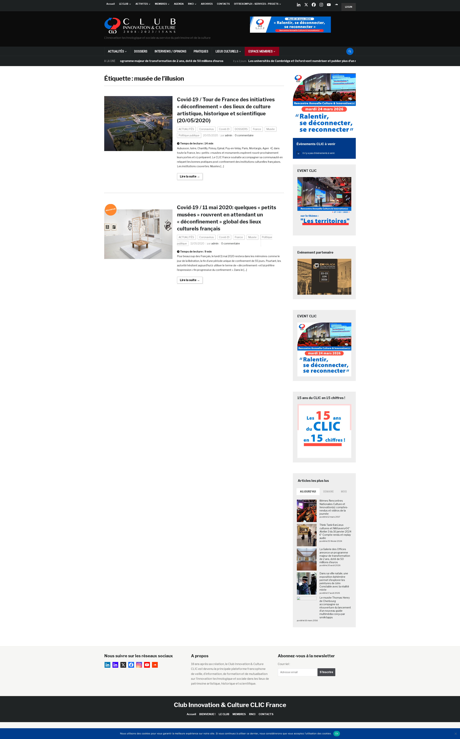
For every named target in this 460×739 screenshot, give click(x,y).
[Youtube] (329, 4)
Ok (336, 733)
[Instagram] (321, 4)
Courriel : (284, 664)
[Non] (455, 733)
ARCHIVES (207, 4)
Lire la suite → (190, 176)
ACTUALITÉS (116, 51)
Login (348, 7)
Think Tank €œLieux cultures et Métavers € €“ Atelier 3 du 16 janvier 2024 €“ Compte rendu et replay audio (335, 531)
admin (228, 135)
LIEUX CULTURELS (227, 51)
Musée (270, 129)
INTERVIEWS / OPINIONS (170, 51)
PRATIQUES (201, 51)
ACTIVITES (141, 4)
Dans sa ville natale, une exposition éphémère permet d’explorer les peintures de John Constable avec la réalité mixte (334, 581)
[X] (306, 4)
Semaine (328, 491)
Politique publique (189, 135)
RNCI (191, 4)
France (257, 129)
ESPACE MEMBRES (261, 51)
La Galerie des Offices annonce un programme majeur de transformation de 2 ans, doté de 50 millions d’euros (121, 61)
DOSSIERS (140, 51)
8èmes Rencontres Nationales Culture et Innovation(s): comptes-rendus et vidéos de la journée (333, 507)
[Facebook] (313, 4)
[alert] (324, 153)
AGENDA (179, 4)
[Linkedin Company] (298, 4)
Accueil (110, 4)
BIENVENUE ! (207, 714)
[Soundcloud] (336, 4)
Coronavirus (206, 129)
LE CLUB (123, 4)
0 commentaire (244, 135)
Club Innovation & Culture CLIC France (230, 704)
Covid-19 (224, 129)
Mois (344, 491)
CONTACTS (223, 4)
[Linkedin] (115, 665)
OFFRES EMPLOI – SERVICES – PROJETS (256, 4)
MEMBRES (161, 4)
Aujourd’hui (308, 491)
